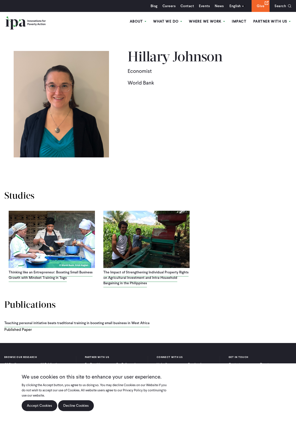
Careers (169, 6)
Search (280, 6)
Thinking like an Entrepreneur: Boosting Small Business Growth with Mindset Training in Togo (51, 275)
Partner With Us (270, 21)
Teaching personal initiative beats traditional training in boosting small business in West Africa (77, 323)
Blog (154, 6)
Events (204, 6)
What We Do (166, 21)
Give (260, 6)
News (219, 6)
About (137, 21)
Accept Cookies (39, 405)
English (235, 6)
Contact (187, 6)
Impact (239, 21)
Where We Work (206, 21)
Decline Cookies (76, 405)
